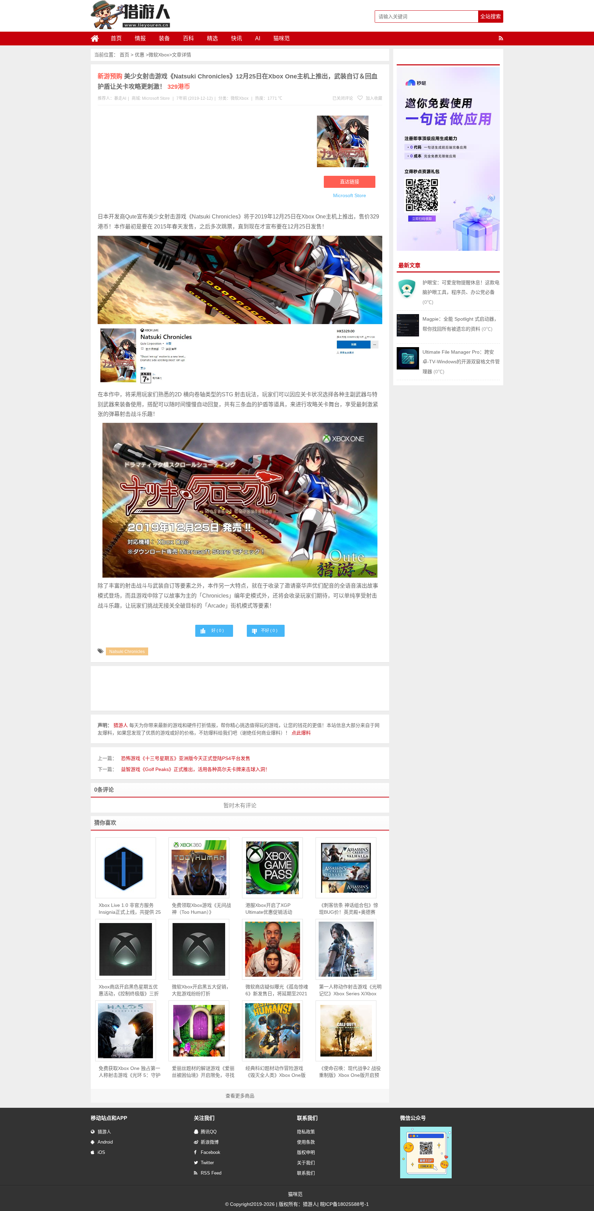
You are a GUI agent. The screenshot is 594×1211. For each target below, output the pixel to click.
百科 (188, 38)
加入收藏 (373, 98)
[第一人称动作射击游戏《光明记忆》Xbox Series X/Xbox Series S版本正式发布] (346, 949)
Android (105, 1142)
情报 (140, 38)
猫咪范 (281, 38)
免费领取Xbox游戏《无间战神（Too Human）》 (201, 908)
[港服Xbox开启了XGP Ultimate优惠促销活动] (272, 868)
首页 (116, 38)
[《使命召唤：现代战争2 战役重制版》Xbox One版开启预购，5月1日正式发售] (346, 1031)
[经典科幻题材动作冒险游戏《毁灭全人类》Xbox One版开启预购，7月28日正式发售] (272, 1030)
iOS (101, 1152)
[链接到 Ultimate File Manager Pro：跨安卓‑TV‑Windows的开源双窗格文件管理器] (408, 368)
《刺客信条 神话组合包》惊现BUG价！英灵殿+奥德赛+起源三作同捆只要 (348, 908)
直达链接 (349, 181)
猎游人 (104, 1131)
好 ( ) (217, 630)
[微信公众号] (426, 1177)
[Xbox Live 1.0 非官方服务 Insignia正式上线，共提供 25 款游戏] (126, 868)
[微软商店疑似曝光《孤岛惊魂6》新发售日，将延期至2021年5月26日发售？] (272, 949)
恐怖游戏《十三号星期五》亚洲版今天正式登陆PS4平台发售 (185, 758)
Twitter (207, 1162)
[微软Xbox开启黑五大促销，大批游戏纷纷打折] (199, 949)
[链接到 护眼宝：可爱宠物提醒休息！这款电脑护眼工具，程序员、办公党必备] (408, 298)
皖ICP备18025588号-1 (344, 1204)
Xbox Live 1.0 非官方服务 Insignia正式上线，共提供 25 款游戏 (130, 908)
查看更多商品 (240, 1096)
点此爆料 (301, 733)
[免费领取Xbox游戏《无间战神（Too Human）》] (199, 867)
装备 (164, 38)
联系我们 (306, 1173)
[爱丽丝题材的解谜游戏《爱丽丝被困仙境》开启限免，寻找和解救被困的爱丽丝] (199, 1031)
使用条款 (306, 1142)
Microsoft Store (156, 98)
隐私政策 (306, 1131)
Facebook (210, 1152)
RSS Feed (211, 1173)
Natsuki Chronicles (127, 651)
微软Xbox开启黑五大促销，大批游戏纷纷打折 (201, 990)
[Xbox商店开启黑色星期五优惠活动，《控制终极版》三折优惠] (126, 949)
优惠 (139, 54)
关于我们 (306, 1162)
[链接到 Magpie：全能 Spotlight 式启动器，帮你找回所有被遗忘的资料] (408, 334)
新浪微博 (210, 1142)
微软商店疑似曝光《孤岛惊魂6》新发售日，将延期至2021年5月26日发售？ (276, 990)
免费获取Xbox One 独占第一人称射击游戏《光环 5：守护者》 (130, 1072)
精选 (212, 38)
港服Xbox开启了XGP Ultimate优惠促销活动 (268, 908)
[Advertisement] (204, 160)
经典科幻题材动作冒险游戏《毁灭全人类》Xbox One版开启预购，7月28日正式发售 (276, 1072)
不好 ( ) (269, 630)
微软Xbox (158, 54)
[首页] (97, 38)
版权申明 (306, 1152)
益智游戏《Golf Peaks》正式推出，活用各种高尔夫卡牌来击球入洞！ (195, 769)
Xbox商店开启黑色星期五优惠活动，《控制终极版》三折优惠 (129, 990)
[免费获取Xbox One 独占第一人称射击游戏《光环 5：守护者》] (126, 1030)
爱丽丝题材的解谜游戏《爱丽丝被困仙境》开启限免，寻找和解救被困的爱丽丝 (203, 1072)
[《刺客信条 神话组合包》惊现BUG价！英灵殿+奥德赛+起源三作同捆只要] (346, 868)
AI (257, 38)
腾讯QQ (209, 1131)
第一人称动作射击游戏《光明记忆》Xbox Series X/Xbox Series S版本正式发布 (350, 990)
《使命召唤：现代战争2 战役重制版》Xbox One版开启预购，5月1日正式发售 (350, 1072)
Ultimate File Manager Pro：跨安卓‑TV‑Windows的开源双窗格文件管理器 (461, 361)
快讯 (236, 38)
